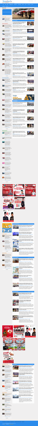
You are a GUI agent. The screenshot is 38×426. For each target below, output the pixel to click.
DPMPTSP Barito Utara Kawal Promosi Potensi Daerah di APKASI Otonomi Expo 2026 (19, 132)
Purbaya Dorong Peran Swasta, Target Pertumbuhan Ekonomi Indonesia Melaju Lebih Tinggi (7, 169)
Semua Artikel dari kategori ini (31, 257)
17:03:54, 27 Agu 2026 (26, 269)
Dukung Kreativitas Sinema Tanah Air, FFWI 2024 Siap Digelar (8, 410)
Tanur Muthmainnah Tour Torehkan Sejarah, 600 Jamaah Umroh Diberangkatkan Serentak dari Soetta (8, 376)
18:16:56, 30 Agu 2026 (17, 118)
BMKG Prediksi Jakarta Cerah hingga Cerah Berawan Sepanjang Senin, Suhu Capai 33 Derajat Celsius (8, 81)
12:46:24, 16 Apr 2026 (7, 175)
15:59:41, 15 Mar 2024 (7, 407)
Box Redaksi (8, 421)
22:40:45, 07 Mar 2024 (7, 411)
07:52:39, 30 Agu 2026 (17, 38)
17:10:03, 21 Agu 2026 (7, 135)
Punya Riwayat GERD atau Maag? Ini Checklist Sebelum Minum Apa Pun (8, 55)
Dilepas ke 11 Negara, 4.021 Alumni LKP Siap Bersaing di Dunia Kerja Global (20, 30)
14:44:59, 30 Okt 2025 (7, 378)
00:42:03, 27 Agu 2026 (26, 382)
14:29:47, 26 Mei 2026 (7, 372)
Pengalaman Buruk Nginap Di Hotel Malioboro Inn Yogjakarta (8, 395)
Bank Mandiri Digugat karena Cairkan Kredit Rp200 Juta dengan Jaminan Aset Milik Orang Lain (20, 88)
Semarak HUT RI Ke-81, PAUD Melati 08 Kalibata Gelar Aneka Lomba (25, 276)
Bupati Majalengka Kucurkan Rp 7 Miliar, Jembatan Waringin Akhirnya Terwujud (19, 59)
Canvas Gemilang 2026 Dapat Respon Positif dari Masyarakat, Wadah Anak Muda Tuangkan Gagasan (26, 240)
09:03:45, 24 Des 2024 (7, 74)
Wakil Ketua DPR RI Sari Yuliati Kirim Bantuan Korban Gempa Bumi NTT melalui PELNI (19, 73)
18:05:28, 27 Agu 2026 (26, 318)
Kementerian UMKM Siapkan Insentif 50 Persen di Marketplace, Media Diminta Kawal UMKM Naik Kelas (20, 81)
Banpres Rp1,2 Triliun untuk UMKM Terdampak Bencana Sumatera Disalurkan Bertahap (26, 388)
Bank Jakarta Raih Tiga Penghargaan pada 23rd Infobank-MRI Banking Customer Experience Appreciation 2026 (7, 143)
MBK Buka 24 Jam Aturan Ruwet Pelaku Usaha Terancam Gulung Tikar (19, 66)
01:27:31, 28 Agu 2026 (26, 261)
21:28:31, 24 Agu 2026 (26, 277)
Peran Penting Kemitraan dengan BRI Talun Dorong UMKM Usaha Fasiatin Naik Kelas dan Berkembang (26, 316)
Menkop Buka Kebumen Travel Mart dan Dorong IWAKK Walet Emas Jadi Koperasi (25, 381)
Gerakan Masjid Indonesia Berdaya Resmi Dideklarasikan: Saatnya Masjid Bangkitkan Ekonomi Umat (8, 382)
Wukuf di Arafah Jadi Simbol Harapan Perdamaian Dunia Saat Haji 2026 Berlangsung (8, 371)
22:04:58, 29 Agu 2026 (16, 82)
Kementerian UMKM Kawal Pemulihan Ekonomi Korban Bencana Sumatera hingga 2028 (26, 395)
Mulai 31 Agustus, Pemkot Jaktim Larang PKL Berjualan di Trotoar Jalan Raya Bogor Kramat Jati (26, 249)
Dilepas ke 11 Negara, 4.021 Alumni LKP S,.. (19, 18)
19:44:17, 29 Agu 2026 (17, 67)
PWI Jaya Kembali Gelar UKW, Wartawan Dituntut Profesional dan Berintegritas (25, 233)
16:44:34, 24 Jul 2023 (7, 122)
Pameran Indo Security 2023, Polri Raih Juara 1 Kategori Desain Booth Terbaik (8, 105)
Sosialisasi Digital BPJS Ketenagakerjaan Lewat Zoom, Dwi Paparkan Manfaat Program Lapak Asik (26, 267)
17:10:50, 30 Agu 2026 (17, 53)
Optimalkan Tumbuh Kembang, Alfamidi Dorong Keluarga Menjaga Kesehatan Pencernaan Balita (8, 65)
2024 (5, 4)
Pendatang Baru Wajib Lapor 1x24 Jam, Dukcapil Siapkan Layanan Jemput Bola (8, 90)
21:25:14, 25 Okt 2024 (7, 396)
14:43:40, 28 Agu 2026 (27, 234)
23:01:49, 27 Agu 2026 (26, 389)
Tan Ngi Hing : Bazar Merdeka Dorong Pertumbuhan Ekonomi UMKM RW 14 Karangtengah (19, 52)
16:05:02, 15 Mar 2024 (7, 402)
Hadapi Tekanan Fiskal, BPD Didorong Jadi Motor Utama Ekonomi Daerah (8, 173)
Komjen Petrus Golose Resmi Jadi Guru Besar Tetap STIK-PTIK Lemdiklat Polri (8, 120)
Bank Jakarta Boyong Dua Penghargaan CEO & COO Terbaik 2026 (8, 86)
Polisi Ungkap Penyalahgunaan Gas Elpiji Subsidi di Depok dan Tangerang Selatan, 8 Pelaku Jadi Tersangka (8, 111)
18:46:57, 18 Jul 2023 (7, 127)
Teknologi (3, 6)
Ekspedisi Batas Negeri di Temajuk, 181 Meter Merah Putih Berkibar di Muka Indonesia (19, 44)
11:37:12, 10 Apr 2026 (7, 180)
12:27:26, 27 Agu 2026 (26, 397)
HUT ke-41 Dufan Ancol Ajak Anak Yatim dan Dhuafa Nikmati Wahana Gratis (20, 37)
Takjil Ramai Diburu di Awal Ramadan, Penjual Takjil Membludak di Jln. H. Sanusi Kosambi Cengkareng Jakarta (8, 400)
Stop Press (23, 421)
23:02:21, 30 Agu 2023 (7, 107)
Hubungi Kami (12, 421)
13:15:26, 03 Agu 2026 (7, 83)
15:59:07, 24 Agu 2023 (7, 389)
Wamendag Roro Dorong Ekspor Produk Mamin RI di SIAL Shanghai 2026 (8, 163)
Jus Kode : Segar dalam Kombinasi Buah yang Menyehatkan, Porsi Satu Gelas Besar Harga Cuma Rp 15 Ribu (8, 247)
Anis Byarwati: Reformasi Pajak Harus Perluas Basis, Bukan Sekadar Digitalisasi (8, 178)
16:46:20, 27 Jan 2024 (7, 416)
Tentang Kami (4, 421)
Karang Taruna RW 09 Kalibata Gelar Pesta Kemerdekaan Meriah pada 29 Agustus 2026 (26, 284)
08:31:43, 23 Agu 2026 (7, 28)
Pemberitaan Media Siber (17, 421)
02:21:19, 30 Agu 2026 (16, 24)
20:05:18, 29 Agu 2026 (18, 75)
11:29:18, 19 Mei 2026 (7, 165)
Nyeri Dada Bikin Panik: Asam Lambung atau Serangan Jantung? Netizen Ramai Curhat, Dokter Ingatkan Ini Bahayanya (8, 50)
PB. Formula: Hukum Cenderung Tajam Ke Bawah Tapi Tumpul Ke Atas (8, 366)
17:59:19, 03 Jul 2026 (7, 368)
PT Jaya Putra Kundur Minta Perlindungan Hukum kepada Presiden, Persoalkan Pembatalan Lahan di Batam (19, 23)
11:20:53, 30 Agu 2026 (16, 46)
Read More (7, 251)
